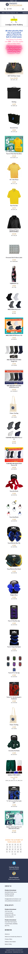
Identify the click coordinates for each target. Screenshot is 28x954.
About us (7, 934)
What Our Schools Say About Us (13, 936)
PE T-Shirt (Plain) (14, 179)
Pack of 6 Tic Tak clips (14, 673)
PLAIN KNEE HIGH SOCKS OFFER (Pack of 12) (14, 464)
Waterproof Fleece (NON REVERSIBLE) (14, 230)
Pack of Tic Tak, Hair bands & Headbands (14, 697)
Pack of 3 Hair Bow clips (14, 621)
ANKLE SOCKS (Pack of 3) (14, 309)
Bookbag (14, 102)
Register (12, 0)
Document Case (14, 127)
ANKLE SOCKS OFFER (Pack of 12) (14, 335)
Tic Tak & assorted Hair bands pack (14, 801)
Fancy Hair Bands (14, 491)
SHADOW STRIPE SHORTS (14, 775)
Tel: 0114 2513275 (9, 896)
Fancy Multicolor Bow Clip (14, 543)
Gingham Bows (14, 595)
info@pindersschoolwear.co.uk (13, 899)
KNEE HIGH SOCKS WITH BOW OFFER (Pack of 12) (14, 386)
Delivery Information (10, 941)
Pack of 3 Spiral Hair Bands (14, 647)
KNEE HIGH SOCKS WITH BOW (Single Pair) (14, 360)
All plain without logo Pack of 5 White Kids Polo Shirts (14, 827)
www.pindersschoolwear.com (13, 901)
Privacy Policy (8, 939)
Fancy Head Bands (14, 517)
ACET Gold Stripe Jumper (14, 76)
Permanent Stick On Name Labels (14, 257)
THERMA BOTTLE (14, 283)
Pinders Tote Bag (14, 413)
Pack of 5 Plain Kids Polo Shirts (14, 153)
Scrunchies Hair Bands (14, 750)
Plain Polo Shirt (14, 205)
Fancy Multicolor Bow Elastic (14, 569)
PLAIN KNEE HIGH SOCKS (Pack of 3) (14, 438)
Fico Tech (21, 952)
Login (16, 0)
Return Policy (8, 944)
